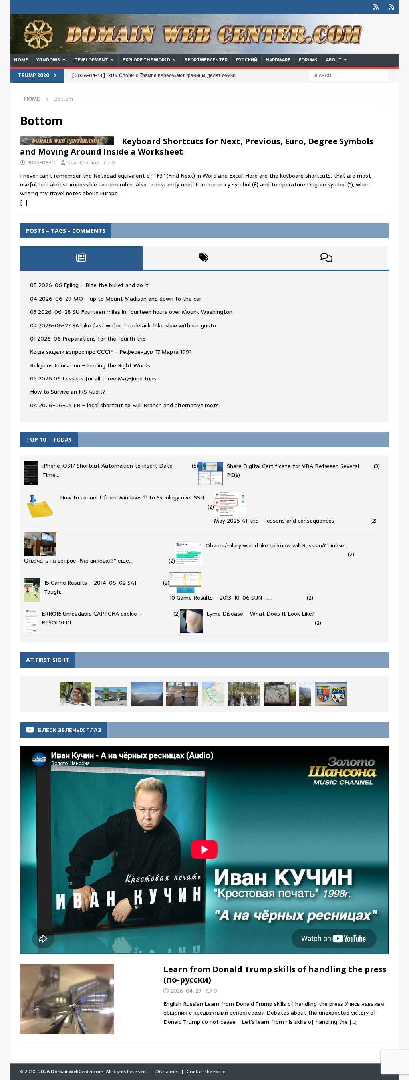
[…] (23, 202)
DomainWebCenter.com (77, 1072)
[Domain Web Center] (195, 49)
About (333, 59)
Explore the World (146, 59)
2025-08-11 (41, 163)
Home (21, 59)
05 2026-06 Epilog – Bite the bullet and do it (89, 285)
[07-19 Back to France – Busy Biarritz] (213, 693)
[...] (353, 1021)
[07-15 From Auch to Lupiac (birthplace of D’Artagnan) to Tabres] (331, 694)
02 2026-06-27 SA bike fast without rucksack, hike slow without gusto (123, 325)
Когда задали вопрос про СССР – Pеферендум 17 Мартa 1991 (110, 351)
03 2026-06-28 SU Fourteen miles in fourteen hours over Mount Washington (131, 311)
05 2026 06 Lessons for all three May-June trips (93, 378)
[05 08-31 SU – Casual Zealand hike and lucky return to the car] (75, 694)
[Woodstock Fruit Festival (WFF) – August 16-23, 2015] (182, 694)
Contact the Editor (206, 1072)
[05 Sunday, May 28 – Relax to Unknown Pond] (244, 694)
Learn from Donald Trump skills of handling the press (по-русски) (275, 974)
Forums (308, 59)
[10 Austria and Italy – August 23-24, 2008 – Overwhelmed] (147, 694)
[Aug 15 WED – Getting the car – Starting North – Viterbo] (111, 696)
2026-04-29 (186, 991)
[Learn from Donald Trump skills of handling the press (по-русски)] (67, 999)
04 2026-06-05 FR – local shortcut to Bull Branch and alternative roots (124, 405)
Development (91, 59)
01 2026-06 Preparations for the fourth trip (88, 338)
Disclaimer (166, 1072)
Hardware (278, 59)
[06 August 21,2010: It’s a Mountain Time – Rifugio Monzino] (305, 694)
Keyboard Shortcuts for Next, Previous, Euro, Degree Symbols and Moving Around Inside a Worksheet (196, 146)
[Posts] (81, 258)
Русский (246, 59)
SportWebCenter (206, 59)
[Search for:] (349, 75)
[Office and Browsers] (67, 140)
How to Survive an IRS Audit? (67, 391)
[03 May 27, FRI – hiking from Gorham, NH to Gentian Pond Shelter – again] (280, 694)
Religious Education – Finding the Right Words (90, 365)
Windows (48, 59)
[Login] (376, 7)
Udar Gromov (83, 163)
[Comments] (326, 258)
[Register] (392, 7)
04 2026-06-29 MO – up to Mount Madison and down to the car (115, 298)
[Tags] (204, 258)
